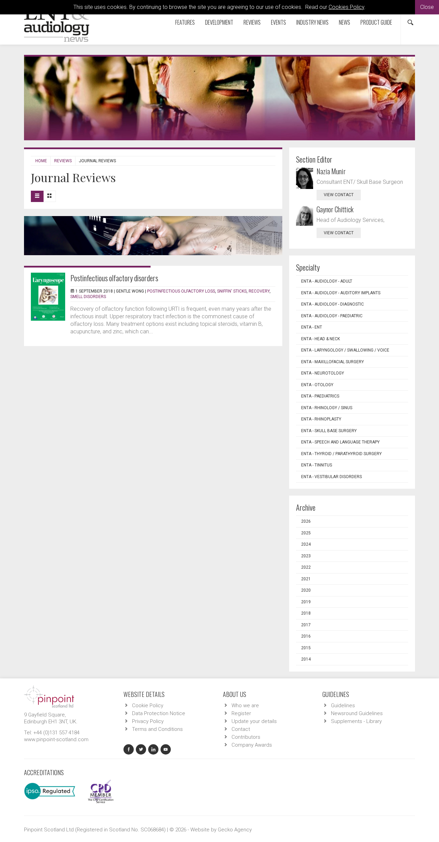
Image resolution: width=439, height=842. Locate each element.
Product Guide (376, 22)
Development (219, 22)
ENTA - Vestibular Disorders (331, 476)
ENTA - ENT (311, 327)
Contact (241, 729)
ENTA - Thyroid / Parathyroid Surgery (341, 453)
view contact (339, 194)
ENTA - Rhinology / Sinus (326, 407)
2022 (306, 567)
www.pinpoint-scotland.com (56, 739)
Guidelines (343, 705)
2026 (306, 521)
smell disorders (88, 296)
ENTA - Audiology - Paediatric (332, 315)
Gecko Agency (235, 830)
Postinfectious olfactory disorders (114, 277)
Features (185, 22)
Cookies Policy (346, 7)
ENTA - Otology (317, 384)
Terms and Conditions (157, 729)
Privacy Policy (148, 721)
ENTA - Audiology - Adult (326, 281)
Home (41, 160)
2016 (306, 636)
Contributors (246, 737)
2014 (306, 659)
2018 (306, 613)
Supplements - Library (356, 721)
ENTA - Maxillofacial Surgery (332, 361)
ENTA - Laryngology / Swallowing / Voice (345, 350)
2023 (306, 556)
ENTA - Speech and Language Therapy (340, 442)
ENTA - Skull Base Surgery (329, 430)
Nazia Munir (331, 171)
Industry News (312, 22)
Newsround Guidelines (357, 713)
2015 (306, 647)
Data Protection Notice (158, 713)
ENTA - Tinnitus (316, 465)
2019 (306, 602)
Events (278, 22)
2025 (306, 533)
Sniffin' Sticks (232, 291)
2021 (306, 579)
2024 (306, 544)
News (344, 22)
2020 (306, 590)
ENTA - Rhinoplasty (321, 419)
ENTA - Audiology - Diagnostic (332, 304)
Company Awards (252, 745)
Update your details (254, 721)
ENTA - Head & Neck (320, 338)
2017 (306, 624)
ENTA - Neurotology (322, 373)
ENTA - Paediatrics (320, 396)
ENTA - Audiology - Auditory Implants (340, 292)
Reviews (252, 22)
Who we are (245, 705)
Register (241, 713)
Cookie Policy (147, 705)
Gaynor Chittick (335, 209)
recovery (259, 291)
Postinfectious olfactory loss (181, 291)
